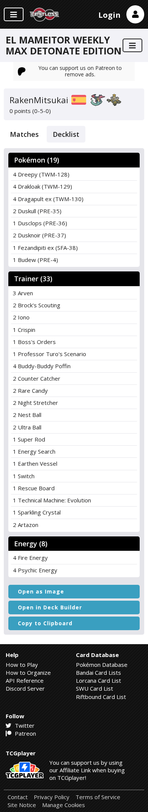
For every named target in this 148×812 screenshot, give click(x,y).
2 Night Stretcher (35, 402)
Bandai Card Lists (98, 672)
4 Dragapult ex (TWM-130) (48, 199)
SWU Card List (94, 688)
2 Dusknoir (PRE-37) (39, 235)
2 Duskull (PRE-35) (37, 211)
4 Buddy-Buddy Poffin (42, 366)
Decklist (66, 134)
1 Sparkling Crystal (37, 512)
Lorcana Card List (98, 680)
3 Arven (23, 293)
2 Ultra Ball (27, 427)
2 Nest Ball (27, 414)
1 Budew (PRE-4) (35, 259)
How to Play (22, 664)
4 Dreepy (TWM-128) (41, 174)
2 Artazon (25, 524)
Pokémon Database (102, 664)
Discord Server (25, 688)
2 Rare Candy (30, 390)
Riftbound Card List (101, 696)
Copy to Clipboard (45, 623)
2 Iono (21, 317)
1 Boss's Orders (34, 342)
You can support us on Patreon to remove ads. (80, 70)
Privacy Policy (51, 797)
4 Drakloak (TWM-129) (42, 186)
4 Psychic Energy (35, 570)
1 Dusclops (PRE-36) (40, 223)
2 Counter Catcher (36, 378)
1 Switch (24, 476)
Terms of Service (98, 797)
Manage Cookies (63, 805)
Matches (24, 134)
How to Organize (28, 672)
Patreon (24, 733)
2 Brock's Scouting (36, 305)
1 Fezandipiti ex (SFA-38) (45, 247)
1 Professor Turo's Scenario (49, 354)
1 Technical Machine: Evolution (52, 500)
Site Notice (22, 805)
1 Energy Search (34, 451)
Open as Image (41, 591)
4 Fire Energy (30, 557)
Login (109, 15)
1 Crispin (24, 329)
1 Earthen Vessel (35, 463)
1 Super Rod (29, 439)
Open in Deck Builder (50, 607)
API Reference (25, 680)
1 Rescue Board (34, 488)
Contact (18, 797)
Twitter (24, 725)
